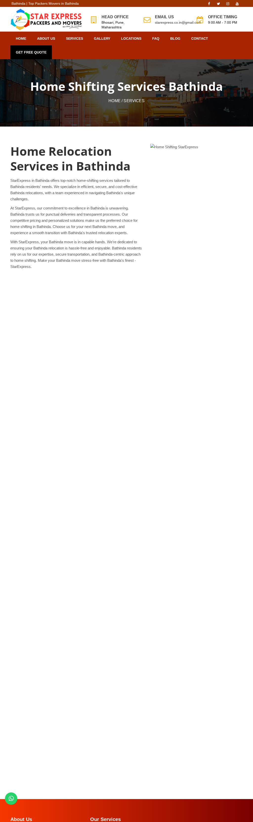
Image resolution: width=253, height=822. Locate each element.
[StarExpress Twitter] (218, 5)
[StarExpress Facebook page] (209, 5)
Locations (131, 38)
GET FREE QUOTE (31, 52)
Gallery (102, 38)
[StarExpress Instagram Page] (228, 5)
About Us (46, 38)
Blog (175, 38)
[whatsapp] (11, 798)
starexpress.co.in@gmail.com (178, 22)
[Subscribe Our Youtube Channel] (237, 5)
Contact (199, 38)
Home (21, 38)
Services (74, 38)
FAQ (155, 38)
